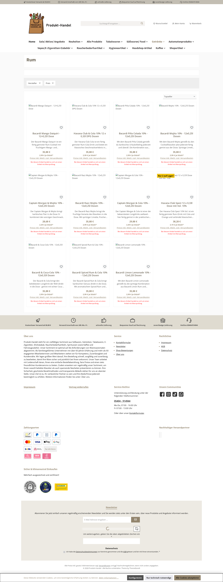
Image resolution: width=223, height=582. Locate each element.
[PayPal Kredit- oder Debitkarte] (33, 442)
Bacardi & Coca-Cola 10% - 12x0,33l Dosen (46, 274)
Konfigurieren (135, 577)
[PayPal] (37, 435)
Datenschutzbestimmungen (86, 551)
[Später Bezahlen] (56, 435)
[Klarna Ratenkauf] (28, 456)
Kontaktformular (123, 342)
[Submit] (135, 520)
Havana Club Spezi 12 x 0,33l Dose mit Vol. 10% (176, 204)
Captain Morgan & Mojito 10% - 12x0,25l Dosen (46, 204)
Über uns (120, 354)
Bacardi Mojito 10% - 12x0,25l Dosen (176, 135)
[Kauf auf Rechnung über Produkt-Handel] (37, 449)
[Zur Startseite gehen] (49, 23)
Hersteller (32, 83)
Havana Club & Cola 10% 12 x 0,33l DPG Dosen (90, 135)
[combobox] (110, 23)
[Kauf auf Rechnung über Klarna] (37, 456)
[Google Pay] (56, 442)
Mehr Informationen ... (109, 578)
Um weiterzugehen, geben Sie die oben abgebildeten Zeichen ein (111, 535)
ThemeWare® (134, 568)
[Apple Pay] (47, 442)
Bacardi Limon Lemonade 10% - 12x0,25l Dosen (133, 274)
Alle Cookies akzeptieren (187, 577)
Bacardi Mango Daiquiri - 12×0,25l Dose (46, 135)
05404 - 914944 (122, 401)
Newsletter (121, 346)
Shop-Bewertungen (124, 350)
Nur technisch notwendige (158, 577)
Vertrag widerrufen (79, 387)
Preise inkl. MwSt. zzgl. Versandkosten (46, 158)
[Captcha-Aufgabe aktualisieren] (137, 529)
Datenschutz (166, 350)
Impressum (166, 342)
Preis (48, 83)
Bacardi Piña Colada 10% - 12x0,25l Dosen (133, 135)
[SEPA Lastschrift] (28, 449)
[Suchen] (142, 23)
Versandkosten (104, 565)
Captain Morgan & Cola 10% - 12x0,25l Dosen (133, 204)
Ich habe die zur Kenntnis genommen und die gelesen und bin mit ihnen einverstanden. (113, 551)
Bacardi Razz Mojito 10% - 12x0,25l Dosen (89, 204)
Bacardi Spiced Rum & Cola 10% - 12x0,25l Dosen (89, 274)
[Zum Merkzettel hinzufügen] (61, 127)
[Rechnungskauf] (47, 435)
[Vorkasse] (28, 435)
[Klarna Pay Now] (46, 456)
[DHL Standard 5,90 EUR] (159, 435)
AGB (163, 346)
